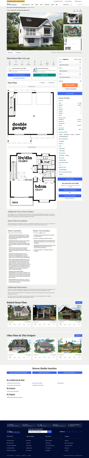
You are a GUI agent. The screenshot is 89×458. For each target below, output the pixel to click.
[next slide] (82, 316)
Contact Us (28, 443)
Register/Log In (29, 447)
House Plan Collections (11, 450)
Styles (36, 4)
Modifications (48, 443)
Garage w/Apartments (63, 136)
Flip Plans (43, 82)
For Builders (47, 450)
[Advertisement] (44, 410)
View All (77, 335)
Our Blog (66, 450)
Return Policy (28, 445)
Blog (57, 4)
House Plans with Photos (13, 391)
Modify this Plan (44, 75)
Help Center (28, 440)
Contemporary (66, 134)
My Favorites (28, 450)
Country (60, 134)
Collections (46, 4)
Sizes (41, 4)
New (32, 4)
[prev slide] (6, 316)
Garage (72, 134)
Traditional (77, 134)
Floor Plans (10, 52)
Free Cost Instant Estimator (70, 195)
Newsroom (67, 447)
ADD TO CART (70, 85)
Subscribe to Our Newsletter (35, 429)
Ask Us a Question (70, 93)
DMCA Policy (24, 455)
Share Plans (51, 82)
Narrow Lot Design (62, 169)
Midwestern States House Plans (14, 397)
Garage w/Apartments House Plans (19, 7)
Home (8, 7)
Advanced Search (26, 4)
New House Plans (10, 443)
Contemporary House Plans (13, 383)
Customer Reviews (68, 445)
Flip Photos (18, 52)
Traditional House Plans (37, 385)
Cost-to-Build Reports (49, 445)
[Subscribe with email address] (49, 431)
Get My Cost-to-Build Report (19, 75)
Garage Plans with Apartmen (13, 385)
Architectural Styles (10, 447)
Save (74, 11)
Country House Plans (37, 383)
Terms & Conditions (10, 455)
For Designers (48, 447)
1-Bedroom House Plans (69, 372)
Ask (77, 11)
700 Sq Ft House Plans (43, 372)
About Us (66, 440)
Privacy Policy (17, 455)
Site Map (29, 455)
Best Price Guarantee (69, 443)
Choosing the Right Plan (11, 445)
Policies (38, 290)
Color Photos (61, 155)
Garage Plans (60, 383)
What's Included (48, 440)
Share (80, 11)
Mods (52, 4)
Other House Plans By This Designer (18, 372)
